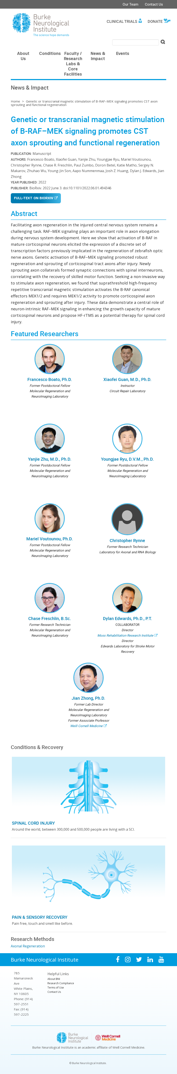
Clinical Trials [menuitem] (122, 21)
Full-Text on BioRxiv (33, 198)
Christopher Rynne (127, 540)
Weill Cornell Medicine (86, 726)
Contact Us (154, 4)
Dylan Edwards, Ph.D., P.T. (127, 618)
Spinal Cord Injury (33, 823)
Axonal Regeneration (28, 946)
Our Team (130, 4)
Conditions (50, 54)
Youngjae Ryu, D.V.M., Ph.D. (127, 459)
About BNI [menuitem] (53, 979)
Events (122, 54)
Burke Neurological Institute (44, 959)
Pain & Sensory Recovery (39, 917)
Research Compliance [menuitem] (60, 983)
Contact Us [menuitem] (54, 992)
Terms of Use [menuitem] (55, 987)
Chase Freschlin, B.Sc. (49, 618)
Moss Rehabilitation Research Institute (125, 635)
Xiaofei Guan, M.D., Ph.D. (127, 379)
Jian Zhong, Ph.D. (88, 698)
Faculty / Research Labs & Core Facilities (73, 64)
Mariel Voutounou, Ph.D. (49, 539)
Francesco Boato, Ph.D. (49, 379)
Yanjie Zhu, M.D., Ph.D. (49, 459)
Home (15, 101)
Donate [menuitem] (155, 21)
